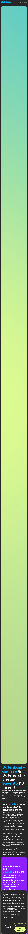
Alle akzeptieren (20, 929)
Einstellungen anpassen (8, 926)
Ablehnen (20, 923)
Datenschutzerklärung (8, 914)
